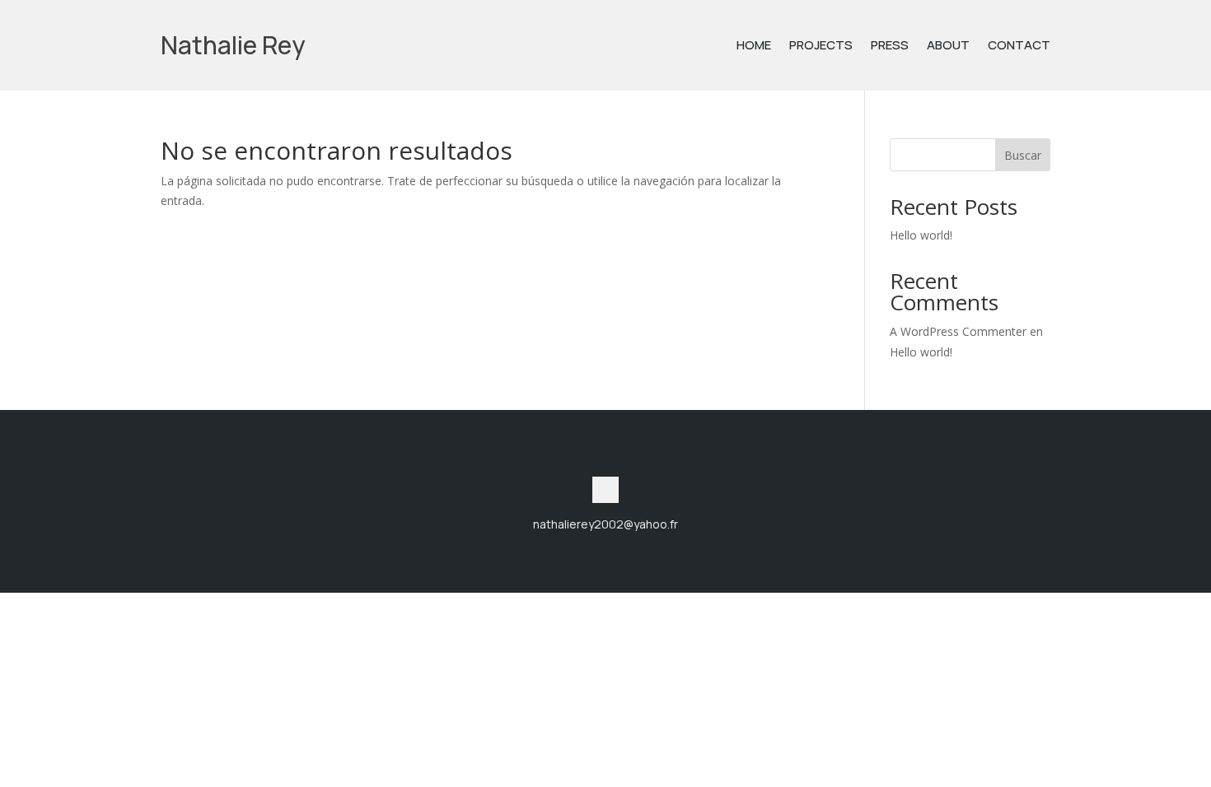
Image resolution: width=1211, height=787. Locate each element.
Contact (1019, 47)
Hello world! (921, 235)
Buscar (1022, 155)
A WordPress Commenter (958, 331)
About (948, 47)
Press (890, 47)
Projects (821, 47)
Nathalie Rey (233, 45)
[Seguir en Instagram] (605, 490)
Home (753, 47)
